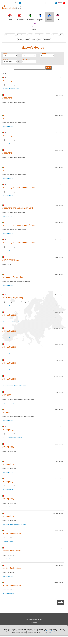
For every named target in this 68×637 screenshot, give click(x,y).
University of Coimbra (8, 143)
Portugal (27, 39)
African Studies (9, 315)
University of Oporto (7, 250)
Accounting (7, 80)
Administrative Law (10, 260)
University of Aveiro (7, 126)
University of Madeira (8, 593)
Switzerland (47, 39)
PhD (57, 20)
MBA (34, 29)
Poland (20, 39)
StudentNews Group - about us (34, 619)
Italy (61, 34)
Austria (30, 34)
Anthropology (8, 429)
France (48, 34)
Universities (20, 20)
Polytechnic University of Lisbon (10, 88)
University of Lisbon (7, 161)
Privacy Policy (50, 631)
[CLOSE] (53, 633)
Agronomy (6, 395)
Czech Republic (39, 34)
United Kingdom (21, 34)
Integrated (40, 20)
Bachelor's (30, 20)
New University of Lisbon (8, 455)
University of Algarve (7, 106)
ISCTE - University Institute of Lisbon (12, 321)
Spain (39, 39)
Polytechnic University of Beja (10, 403)
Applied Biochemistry (11, 533)
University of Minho (7, 178)
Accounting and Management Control (18, 187)
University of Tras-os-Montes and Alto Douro (14, 385)
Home (10, 20)
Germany (55, 34)
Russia (33, 39)
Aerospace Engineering (12, 277)
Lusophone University (8, 541)
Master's (49, 20)
